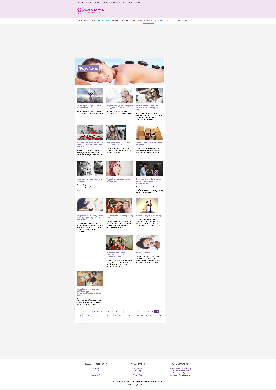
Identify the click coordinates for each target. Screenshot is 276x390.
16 (139, 311)
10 (112, 311)
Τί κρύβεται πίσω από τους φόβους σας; (118, 180)
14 (130, 311)
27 (102, 315)
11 (117, 311)
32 (124, 315)
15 (134, 311)
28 (107, 315)
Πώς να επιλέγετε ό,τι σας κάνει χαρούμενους (118, 143)
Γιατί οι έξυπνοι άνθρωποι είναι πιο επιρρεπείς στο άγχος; (147, 108)
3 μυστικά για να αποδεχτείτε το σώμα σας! (89, 180)
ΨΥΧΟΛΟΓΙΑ (148, 21)
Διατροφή (96, 373)
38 (151, 315)
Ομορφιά (96, 371)
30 (116, 315)
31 (120, 315)
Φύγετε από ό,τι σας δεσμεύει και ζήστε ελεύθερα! (119, 107)
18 (148, 311)
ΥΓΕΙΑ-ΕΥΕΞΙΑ (159, 21)
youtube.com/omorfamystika (180, 375)
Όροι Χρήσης (138, 375)
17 (143, 311)
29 (111, 315)
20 (157, 311)
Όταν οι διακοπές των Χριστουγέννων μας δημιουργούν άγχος (116, 254)
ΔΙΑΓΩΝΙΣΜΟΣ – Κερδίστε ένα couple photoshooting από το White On (90, 144)
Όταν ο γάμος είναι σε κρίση (148, 216)
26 (98, 315)
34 (133, 315)
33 (129, 315)
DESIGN (132, 21)
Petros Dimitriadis (142, 385)
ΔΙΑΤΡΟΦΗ (106, 21)
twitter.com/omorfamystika (180, 371)
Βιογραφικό (138, 369)
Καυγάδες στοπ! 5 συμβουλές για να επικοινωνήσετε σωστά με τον (149, 181)
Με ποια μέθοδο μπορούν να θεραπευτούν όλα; (89, 107)
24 (89, 315)
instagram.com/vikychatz (180, 373)
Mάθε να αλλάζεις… (145, 252)
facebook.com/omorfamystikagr (180, 369)
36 (142, 315)
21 (161, 311)
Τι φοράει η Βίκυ (138, 373)
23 (85, 315)
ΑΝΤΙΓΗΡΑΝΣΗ (83, 21)
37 (146, 315)
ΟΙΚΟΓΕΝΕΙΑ (171, 21)
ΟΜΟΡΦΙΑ (115, 21)
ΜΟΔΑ (140, 21)
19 (152, 311)
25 (93, 315)
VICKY (192, 21)
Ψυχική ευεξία (96, 375)
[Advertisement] (160, 12)
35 (138, 315)
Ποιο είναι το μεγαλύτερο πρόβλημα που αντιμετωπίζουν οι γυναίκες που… (89, 292)
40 (160, 315)
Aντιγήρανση (95, 369)
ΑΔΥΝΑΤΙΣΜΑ (95, 21)
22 (80, 315)
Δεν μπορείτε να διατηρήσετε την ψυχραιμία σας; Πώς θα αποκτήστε (90, 218)
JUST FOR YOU (182, 21)
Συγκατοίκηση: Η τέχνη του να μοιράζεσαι (149, 143)
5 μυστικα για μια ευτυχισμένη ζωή (119, 217)
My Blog (138, 371)
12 (121, 311)
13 (126, 311)
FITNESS (125, 21)
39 (155, 315)
